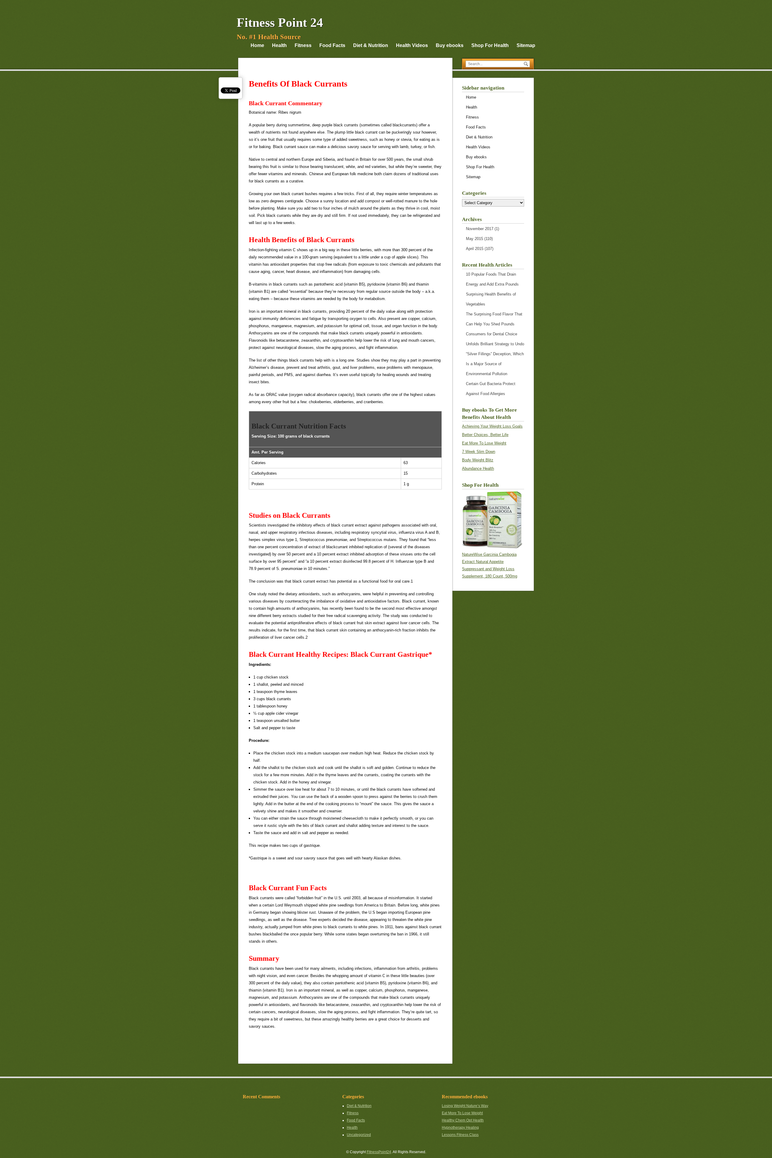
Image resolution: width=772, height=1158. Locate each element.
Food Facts (332, 45)
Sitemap (526, 45)
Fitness (303, 45)
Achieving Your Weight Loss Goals (492, 426)
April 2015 (474, 248)
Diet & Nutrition (370, 45)
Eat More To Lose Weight (484, 443)
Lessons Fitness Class (460, 1135)
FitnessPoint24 (379, 1152)
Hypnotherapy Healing (460, 1127)
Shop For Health (490, 45)
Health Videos (412, 45)
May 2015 (474, 238)
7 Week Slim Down (478, 451)
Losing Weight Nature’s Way (465, 1106)
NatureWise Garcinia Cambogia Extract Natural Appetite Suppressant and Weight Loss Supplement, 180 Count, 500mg (489, 565)
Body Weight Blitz (477, 460)
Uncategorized (359, 1135)
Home (257, 45)
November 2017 (479, 228)
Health (279, 45)
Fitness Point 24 (280, 23)
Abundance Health (478, 468)
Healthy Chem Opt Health (463, 1120)
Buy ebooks (450, 45)
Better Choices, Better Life (485, 434)
